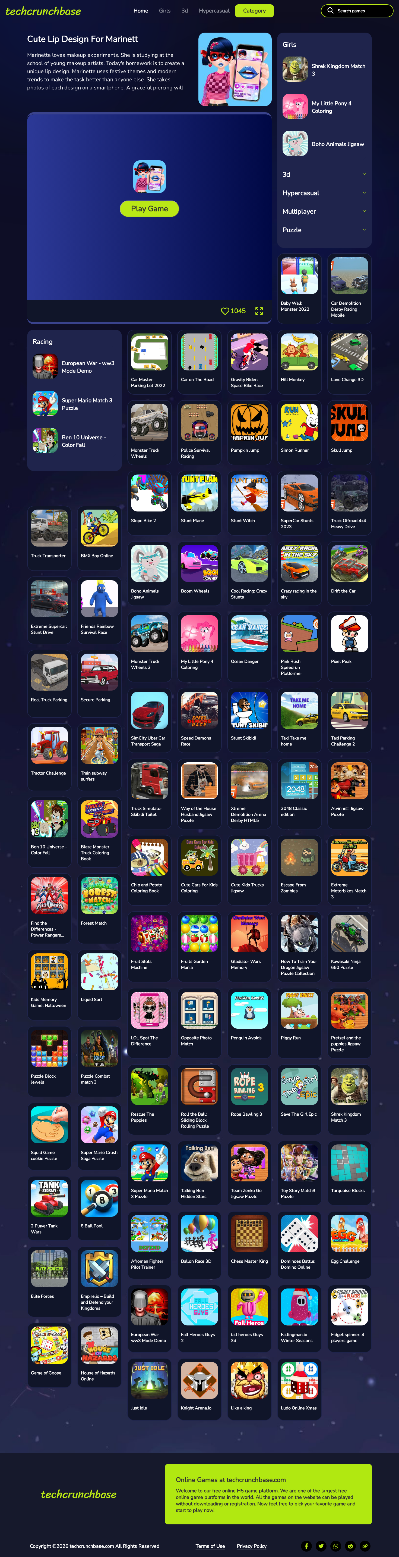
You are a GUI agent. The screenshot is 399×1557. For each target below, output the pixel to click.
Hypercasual (214, 10)
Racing (43, 341)
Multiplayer (299, 211)
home (141, 10)
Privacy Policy (252, 1546)
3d (185, 10)
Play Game (149, 209)
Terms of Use (210, 1546)
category (254, 10)
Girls (165, 10)
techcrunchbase (43, 11)
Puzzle (292, 230)
